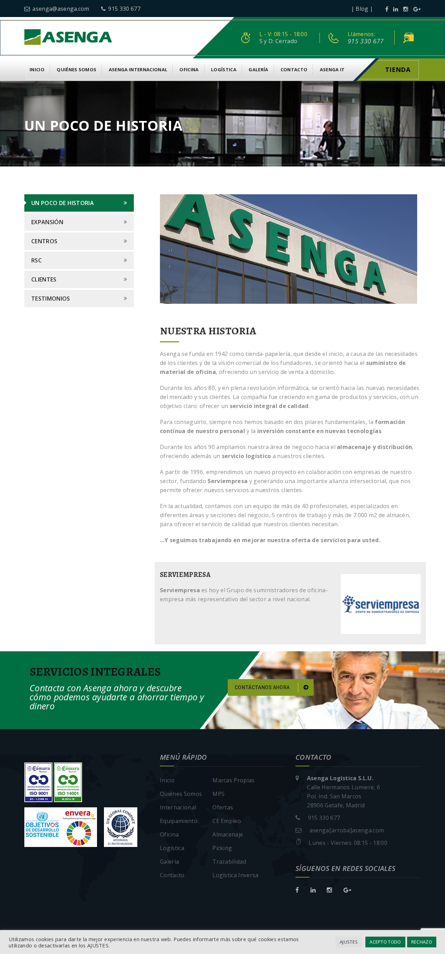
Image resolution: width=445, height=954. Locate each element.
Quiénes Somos (76, 69)
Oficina (189, 69)
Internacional (178, 807)
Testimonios (50, 298)
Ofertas (222, 807)
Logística (223, 69)
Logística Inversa (235, 875)
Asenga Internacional (138, 69)
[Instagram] (405, 9)
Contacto (294, 69)
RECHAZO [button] (421, 942)
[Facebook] (386, 9)
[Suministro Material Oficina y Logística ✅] (68, 36)
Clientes (44, 279)
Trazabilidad (229, 861)
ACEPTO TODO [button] (385, 942)
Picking (222, 848)
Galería (258, 69)
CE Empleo (226, 821)
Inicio (37, 69)
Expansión (47, 222)
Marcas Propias (233, 780)
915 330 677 (124, 9)
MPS (218, 794)
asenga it (332, 69)
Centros (44, 241)
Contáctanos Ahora (263, 687)
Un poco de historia (62, 203)
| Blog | (362, 9)
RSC (36, 260)
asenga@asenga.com (60, 9)
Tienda (397, 69)
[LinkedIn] (395, 9)
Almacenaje (227, 834)
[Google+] (417, 9)
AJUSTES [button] (349, 942)
